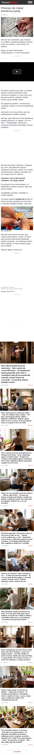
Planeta (10, 2)
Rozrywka (30, 385)
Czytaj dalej (17, 751)
